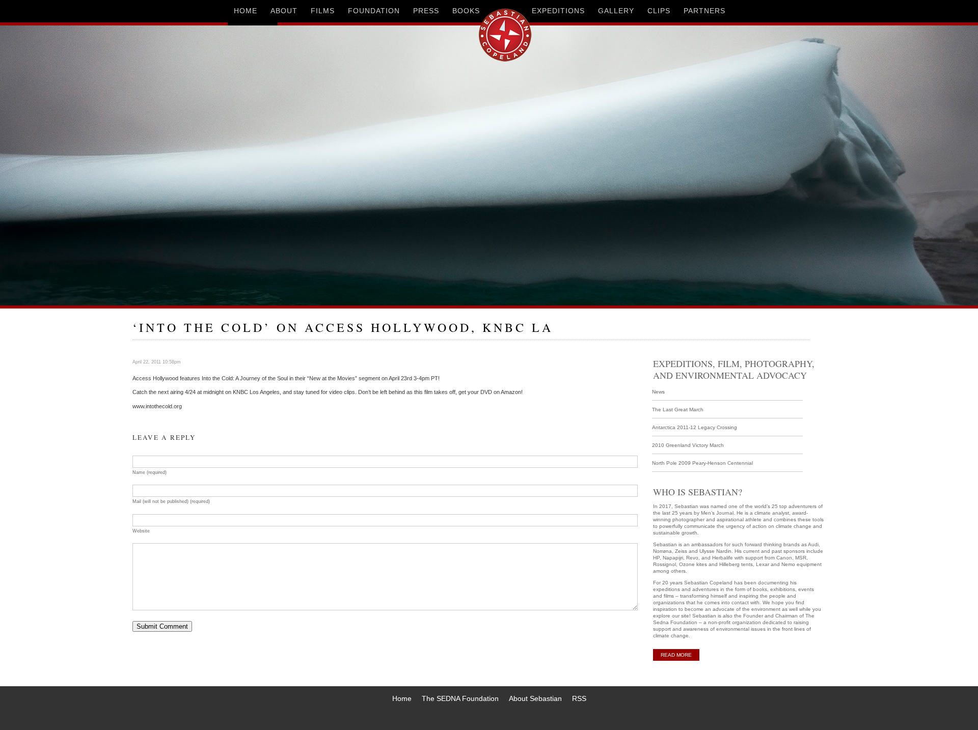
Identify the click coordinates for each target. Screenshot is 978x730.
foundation (374, 11)
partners (704, 11)
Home (402, 698)
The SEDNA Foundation (460, 698)
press (426, 11)
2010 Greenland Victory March (688, 445)
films (323, 11)
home (245, 11)
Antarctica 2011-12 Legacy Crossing (694, 427)
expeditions (558, 11)
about (283, 11)
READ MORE (676, 655)
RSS (579, 698)
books (466, 11)
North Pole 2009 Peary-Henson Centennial (702, 463)
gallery (616, 11)
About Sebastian (535, 698)
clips (658, 11)
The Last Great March (677, 409)
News (658, 392)
